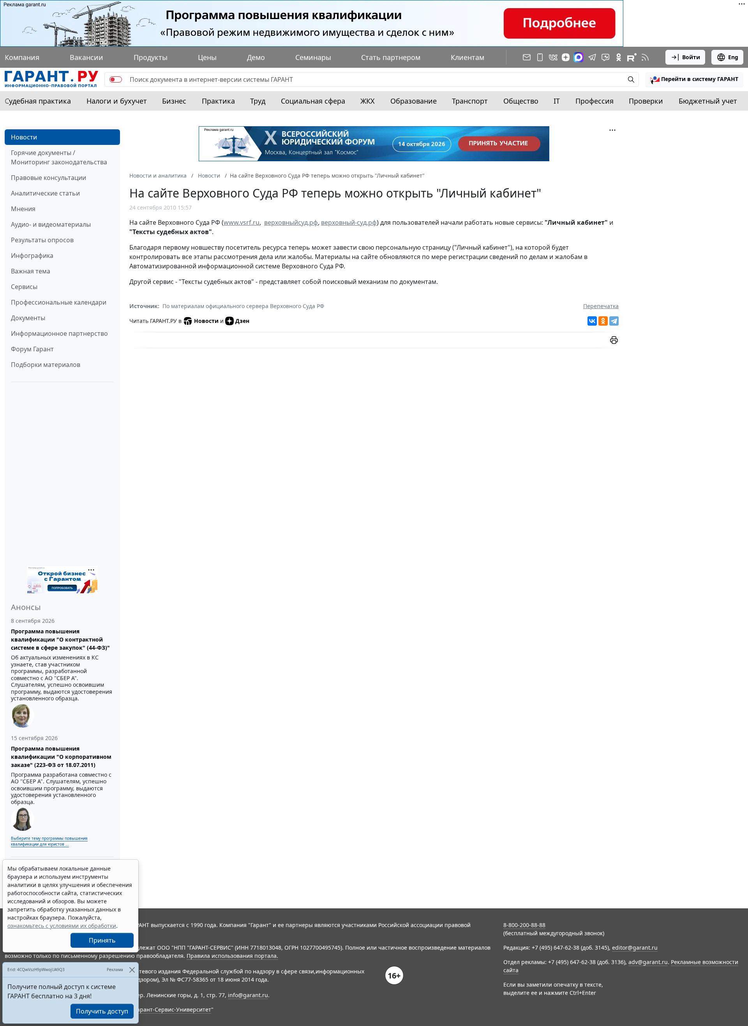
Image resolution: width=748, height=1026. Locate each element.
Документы (28, 318)
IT (557, 101)
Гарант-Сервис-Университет (172, 1009)
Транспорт (470, 101)
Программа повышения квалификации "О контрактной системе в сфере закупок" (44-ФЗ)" (60, 639)
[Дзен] (566, 57)
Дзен (242, 320)
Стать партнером (390, 57)
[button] (694, 79)
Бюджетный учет (708, 101)
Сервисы (24, 286)
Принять (102, 940)
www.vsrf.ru (241, 222)
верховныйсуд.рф (291, 222)
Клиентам (467, 57)
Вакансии (86, 57)
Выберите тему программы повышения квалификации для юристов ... (49, 841)
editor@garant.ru (635, 947)
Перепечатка (601, 306)
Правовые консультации (48, 177)
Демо (256, 57)
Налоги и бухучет (116, 101)
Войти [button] (691, 57)
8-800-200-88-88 (524, 925)
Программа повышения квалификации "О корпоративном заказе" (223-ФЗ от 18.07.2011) (61, 757)
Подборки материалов (45, 364)
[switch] (115, 79)
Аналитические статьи (45, 193)
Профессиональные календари (58, 302)
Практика (218, 101)
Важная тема (30, 271)
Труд (257, 101)
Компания (22, 57)
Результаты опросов (42, 240)
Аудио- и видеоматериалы (51, 224)
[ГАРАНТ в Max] (578, 57)
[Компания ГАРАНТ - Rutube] (632, 57)
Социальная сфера (313, 101)
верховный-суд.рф (349, 222)
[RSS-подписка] (645, 57)
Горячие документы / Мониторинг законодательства (59, 157)
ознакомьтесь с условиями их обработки (61, 925)
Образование (413, 101)
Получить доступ (102, 1011)
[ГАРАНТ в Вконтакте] (553, 57)
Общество (520, 101)
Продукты (151, 57)
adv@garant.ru (648, 962)
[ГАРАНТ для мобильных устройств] (540, 57)
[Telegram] (614, 321)
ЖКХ (367, 101)
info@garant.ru (248, 995)
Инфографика (32, 255)
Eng (733, 57)
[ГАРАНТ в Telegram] (592, 57)
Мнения (23, 208)
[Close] (132, 970)
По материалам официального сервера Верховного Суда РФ (243, 306)
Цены (207, 57)
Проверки (646, 101)
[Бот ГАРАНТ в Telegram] (605, 57)
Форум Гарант (32, 349)
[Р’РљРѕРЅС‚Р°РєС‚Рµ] (592, 321)
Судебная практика (38, 101)
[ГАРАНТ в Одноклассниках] (618, 57)
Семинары (313, 57)
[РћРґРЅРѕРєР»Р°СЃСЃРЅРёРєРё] (603, 321)
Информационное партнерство (59, 333)
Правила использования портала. (232, 955)
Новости (24, 137)
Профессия (594, 101)
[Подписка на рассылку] (526, 57)
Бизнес (174, 101)
